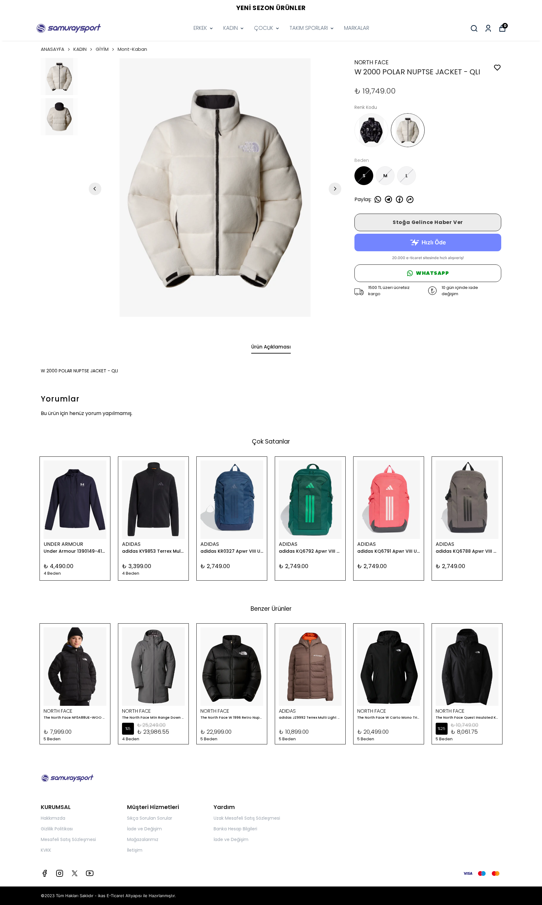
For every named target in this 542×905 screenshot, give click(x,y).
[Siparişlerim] (488, 28)
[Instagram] (59, 873)
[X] (74, 873)
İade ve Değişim (144, 829)
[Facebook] (44, 873)
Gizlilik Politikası (57, 829)
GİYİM (102, 49)
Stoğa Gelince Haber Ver (428, 222)
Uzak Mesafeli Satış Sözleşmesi (247, 818)
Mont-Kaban (132, 49)
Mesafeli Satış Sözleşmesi (68, 839)
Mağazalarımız (142, 839)
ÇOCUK (263, 28)
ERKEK (200, 28)
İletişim (134, 850)
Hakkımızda (53, 818)
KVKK (46, 850)
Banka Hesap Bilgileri (235, 829)
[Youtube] (89, 873)
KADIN (230, 28)
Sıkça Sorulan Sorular (149, 818)
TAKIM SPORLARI (309, 28)
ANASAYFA (52, 49)
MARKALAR (356, 28)
